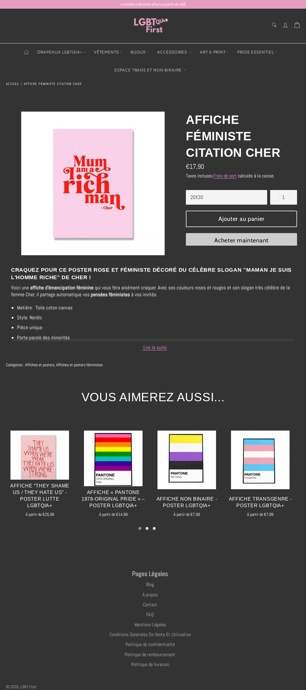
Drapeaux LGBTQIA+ (59, 52)
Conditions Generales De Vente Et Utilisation (150, 634)
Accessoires (172, 52)
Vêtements (106, 52)
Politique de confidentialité (150, 644)
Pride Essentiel (255, 52)
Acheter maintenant (241, 240)
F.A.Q (150, 614)
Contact (150, 604)
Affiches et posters (39, 364)
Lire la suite (154, 347)
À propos (150, 595)
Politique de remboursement (150, 654)
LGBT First (28, 686)
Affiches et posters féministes (79, 364)
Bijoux (138, 52)
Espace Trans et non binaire (148, 70)
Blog (150, 584)
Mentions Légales (150, 624)
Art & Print (213, 52)
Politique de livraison (150, 664)
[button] (139, 528)
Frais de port (225, 176)
